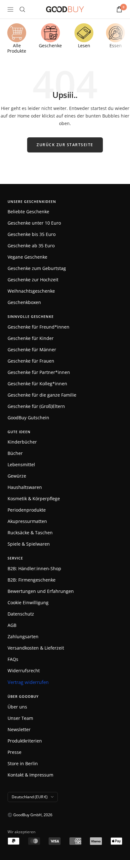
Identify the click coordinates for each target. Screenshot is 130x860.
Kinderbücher (22, 442)
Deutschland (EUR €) (30, 797)
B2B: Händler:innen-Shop (34, 568)
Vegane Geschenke (27, 257)
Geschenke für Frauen (31, 361)
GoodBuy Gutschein (28, 418)
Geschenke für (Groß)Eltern (36, 406)
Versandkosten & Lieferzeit (36, 648)
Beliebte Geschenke (28, 212)
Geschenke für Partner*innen (39, 372)
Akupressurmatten (27, 521)
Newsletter (19, 729)
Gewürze (17, 476)
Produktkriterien (25, 741)
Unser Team (20, 718)
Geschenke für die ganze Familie (42, 395)
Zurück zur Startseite (65, 144)
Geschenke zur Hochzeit (33, 280)
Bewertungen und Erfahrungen (41, 591)
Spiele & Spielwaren (29, 544)
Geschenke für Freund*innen (38, 327)
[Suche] (22, 9)
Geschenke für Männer (32, 350)
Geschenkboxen (24, 302)
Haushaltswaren (25, 487)
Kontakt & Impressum (30, 775)
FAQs (13, 659)
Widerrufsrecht (24, 671)
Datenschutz (21, 614)
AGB (12, 625)
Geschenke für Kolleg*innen (37, 384)
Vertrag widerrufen (28, 682)
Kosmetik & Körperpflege (34, 499)
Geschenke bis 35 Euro (32, 234)
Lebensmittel (21, 464)
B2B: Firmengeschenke (32, 580)
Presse (14, 752)
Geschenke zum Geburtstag (37, 268)
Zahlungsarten (23, 636)
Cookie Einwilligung (28, 602)
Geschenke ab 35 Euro (31, 246)
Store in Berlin (23, 763)
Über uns (17, 707)
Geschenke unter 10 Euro (34, 223)
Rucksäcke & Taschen (30, 533)
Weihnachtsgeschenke (31, 291)
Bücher (15, 453)
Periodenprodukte (27, 510)
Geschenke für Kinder (31, 338)
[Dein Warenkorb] (119, 9)
